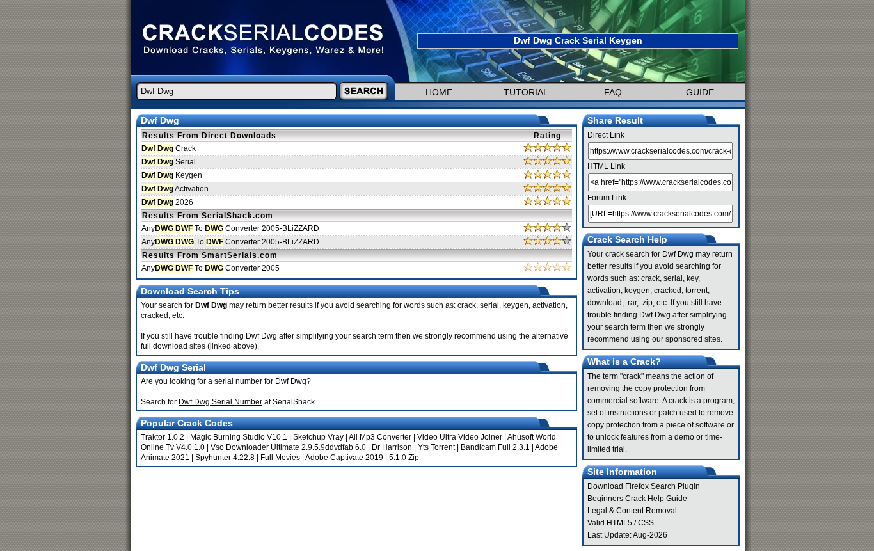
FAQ (613, 92)
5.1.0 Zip (404, 457)
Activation (175, 188)
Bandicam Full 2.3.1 (495, 447)
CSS (646, 522)
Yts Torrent (436, 447)
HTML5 (619, 522)
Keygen (171, 175)
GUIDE (700, 92)
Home (438, 92)
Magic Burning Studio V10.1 (238, 437)
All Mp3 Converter (380, 437)
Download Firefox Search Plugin (643, 486)
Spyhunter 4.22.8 (225, 457)
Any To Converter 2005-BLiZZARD (230, 228)
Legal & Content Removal (632, 510)
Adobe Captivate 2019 (344, 457)
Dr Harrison (392, 447)
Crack (168, 148)
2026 (167, 202)
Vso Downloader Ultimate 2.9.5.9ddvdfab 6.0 (288, 447)
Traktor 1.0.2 (162, 437)
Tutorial (526, 92)
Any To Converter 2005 (210, 268)
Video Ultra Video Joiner (459, 437)
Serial (168, 161)
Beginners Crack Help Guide (637, 498)
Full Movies (280, 457)
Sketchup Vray (318, 437)
